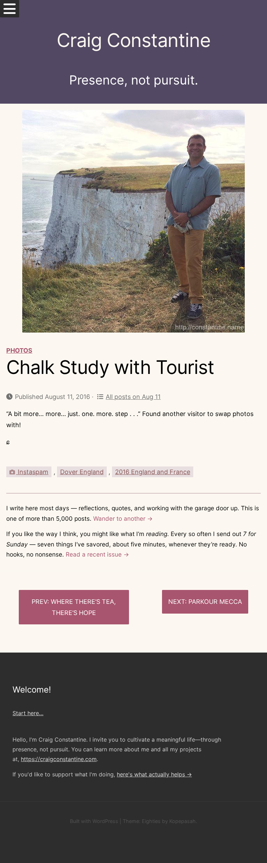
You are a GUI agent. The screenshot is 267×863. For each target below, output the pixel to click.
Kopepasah (182, 821)
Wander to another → (123, 518)
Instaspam (32, 472)
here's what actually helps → (154, 774)
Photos (19, 350)
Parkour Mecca (215, 601)
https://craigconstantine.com (59, 759)
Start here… (28, 713)
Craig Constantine (133, 40)
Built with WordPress (94, 821)
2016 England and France (152, 472)
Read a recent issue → (97, 554)
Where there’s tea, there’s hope (83, 607)
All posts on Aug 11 (133, 396)
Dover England (82, 472)
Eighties (151, 821)
